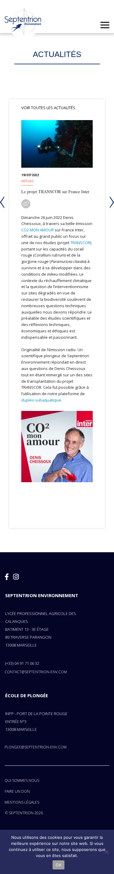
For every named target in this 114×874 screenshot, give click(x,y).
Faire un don (17, 791)
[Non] (106, 852)
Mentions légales (22, 802)
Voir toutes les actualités (48, 107)
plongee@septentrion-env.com (36, 747)
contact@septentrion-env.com (36, 671)
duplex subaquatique (41, 400)
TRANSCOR (80, 242)
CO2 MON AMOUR (37, 230)
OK (58, 864)
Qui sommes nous (22, 780)
